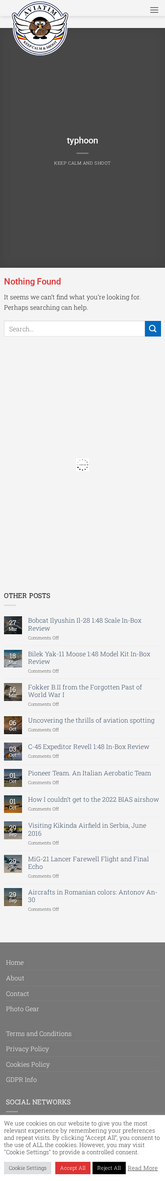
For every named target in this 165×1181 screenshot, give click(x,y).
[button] (154, 10)
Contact (17, 993)
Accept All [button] (73, 1167)
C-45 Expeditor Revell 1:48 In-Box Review (88, 746)
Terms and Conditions (39, 1033)
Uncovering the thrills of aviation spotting (91, 720)
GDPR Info (21, 1079)
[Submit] (153, 329)
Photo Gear (22, 1008)
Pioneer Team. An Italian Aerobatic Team (89, 773)
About (15, 978)
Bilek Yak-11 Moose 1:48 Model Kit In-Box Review (89, 657)
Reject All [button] (109, 1167)
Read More (143, 1168)
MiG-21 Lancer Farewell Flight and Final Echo (88, 862)
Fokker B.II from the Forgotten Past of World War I (85, 690)
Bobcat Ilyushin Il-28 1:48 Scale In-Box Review (84, 623)
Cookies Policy (28, 1064)
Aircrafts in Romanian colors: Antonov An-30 (92, 895)
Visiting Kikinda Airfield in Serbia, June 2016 (87, 828)
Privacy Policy (27, 1048)
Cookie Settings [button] (27, 1167)
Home (15, 962)
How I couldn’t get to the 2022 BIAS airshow (93, 799)
